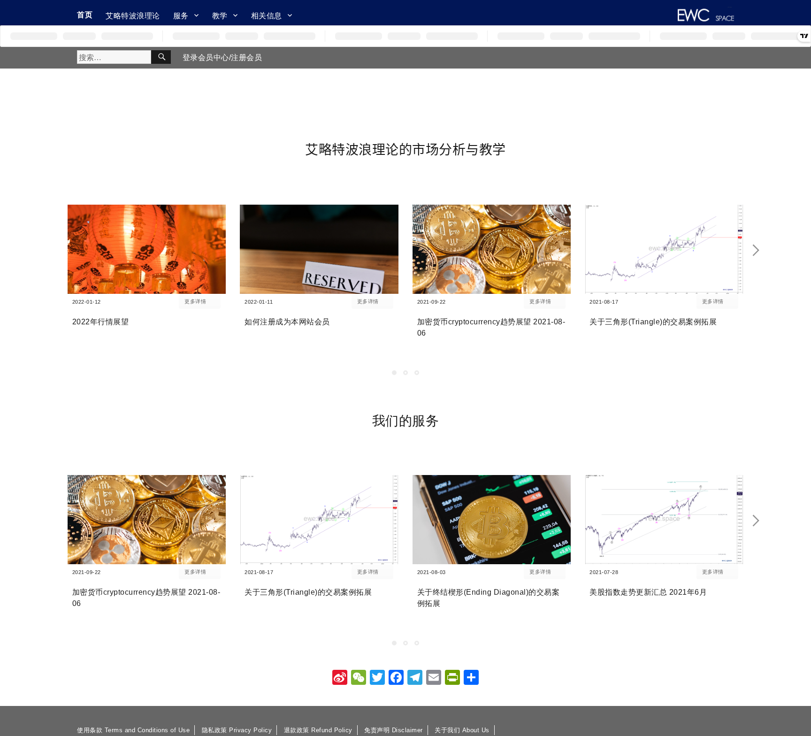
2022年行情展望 (100, 322)
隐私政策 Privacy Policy (237, 730)
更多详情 (195, 301)
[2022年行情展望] (147, 249)
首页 (84, 14)
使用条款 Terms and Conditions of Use (133, 730)
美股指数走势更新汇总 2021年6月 (648, 592)
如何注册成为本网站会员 (287, 322)
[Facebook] (396, 678)
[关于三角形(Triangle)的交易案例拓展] (664, 249)
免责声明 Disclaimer (393, 730)
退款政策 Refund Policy (318, 730)
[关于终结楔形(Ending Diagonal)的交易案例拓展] (492, 519)
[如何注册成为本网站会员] (319, 249)
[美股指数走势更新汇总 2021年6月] (664, 519)
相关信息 (266, 15)
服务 (181, 15)
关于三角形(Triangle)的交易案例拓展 (653, 322)
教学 (220, 15)
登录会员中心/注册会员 (222, 57)
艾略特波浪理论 (133, 15)
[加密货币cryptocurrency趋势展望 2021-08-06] (492, 249)
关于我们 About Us (462, 730)
